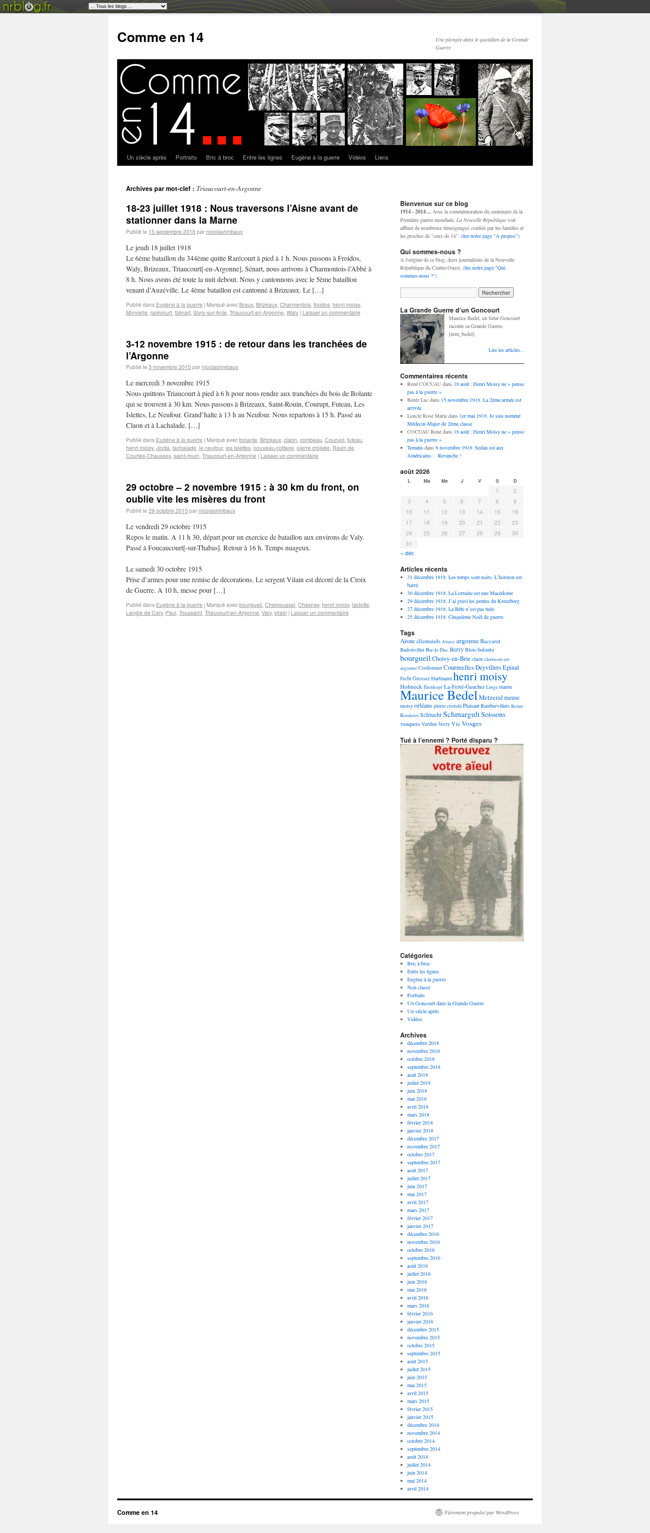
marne (505, 686)
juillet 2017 (419, 1178)
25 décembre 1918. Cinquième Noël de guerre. (456, 616)
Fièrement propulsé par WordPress (481, 1512)
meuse (512, 697)
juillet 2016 (419, 1273)
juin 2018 (417, 1090)
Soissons (493, 714)
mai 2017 (417, 1193)
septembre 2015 (423, 1353)
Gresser (421, 678)
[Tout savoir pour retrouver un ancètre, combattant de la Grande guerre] (462, 939)
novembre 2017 (423, 1146)
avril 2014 (417, 1488)
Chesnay (308, 604)
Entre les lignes (263, 157)
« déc (407, 553)
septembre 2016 (423, 1257)
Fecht (405, 678)
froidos (322, 304)
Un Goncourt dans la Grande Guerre (445, 1003)
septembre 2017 (423, 1162)
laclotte (360, 604)
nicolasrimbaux (224, 231)
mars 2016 (418, 1305)
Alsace (448, 641)
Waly (292, 312)
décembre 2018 (423, 1042)
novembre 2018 (423, 1050)
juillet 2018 (419, 1082)
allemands (428, 641)
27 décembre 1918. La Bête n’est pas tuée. (451, 608)
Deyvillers (488, 667)
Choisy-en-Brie (451, 658)
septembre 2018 (423, 1066)
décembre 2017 (423, 1138)
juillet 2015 (419, 1369)
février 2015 (420, 1408)
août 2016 (417, 1265)
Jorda (163, 447)
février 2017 (420, 1217)
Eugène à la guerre (315, 157)
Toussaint (190, 612)
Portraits (186, 157)
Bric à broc (220, 157)
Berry (457, 649)
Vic (455, 724)
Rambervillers (495, 705)
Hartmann (441, 678)
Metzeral (491, 697)
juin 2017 (417, 1186)
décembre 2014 (423, 1424)
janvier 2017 (420, 1225)
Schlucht (431, 715)
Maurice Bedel (439, 694)
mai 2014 (417, 1480)
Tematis (415, 447)
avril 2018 (417, 1106)
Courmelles (459, 667)
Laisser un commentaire (331, 312)
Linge (492, 686)
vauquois (410, 724)
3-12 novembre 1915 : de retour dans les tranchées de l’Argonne (246, 349)
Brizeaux (266, 304)
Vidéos (357, 157)
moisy (406, 705)
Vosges (472, 723)
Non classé (418, 987)
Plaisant (471, 705)
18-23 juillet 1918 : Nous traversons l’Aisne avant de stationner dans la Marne (242, 213)
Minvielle (137, 312)
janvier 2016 (420, 1321)
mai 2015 (417, 1384)
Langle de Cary (144, 612)
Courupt (334, 439)
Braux (246, 304)
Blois (470, 649)
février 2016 (420, 1313)
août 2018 (417, 1074)
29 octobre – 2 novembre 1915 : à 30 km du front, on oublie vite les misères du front (242, 492)
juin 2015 (417, 1376)
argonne (467, 640)
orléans (423, 705)
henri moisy (346, 304)
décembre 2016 (423, 1233)
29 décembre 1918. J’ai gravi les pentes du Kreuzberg (463, 600)
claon (290, 439)
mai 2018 (417, 1098)
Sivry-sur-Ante (210, 312)
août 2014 (417, 1456)
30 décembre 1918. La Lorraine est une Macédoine (460, 592)
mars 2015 (418, 1400)
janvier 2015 (420, 1416)
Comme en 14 (160, 36)
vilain (280, 612)
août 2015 (417, 1361)
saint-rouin (186, 455)
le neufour (211, 447)
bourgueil (250, 604)
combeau (311, 439)
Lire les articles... (506, 349)
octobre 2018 (421, 1058)
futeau (354, 439)
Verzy (444, 724)
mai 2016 (417, 1289)
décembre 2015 (423, 1329)
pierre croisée (313, 447)
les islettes (238, 447)
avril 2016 (417, 1297)
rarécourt (161, 312)
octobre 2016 (421, 1249)
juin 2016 (417, 1281)
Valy (266, 612)
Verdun (429, 723)
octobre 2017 (421, 1154)
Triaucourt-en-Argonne (256, 312)
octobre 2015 (421, 1345)
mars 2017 (418, 1209)
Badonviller (412, 649)
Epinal (511, 667)
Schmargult (461, 714)
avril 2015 (417, 1392)
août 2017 (417, 1170)
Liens (382, 157)
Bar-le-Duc (437, 649)
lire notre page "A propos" (490, 235)
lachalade (184, 447)
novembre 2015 (423, 1337)
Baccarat (490, 641)
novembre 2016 (423, 1241)
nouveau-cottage (273, 447)
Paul (170, 612)
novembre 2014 (423, 1432)
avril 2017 (417, 1201)
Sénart (183, 312)
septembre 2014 (423, 1448)
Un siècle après (147, 157)
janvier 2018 (420, 1130)
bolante (248, 439)
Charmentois (295, 304)
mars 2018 (418, 1114)
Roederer (409, 715)
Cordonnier (430, 667)
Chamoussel (280, 604)
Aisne (407, 641)
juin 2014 (417, 1472)
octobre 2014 (421, 1440)
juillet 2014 (419, 1464)
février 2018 (420, 1122)
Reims (517, 706)
